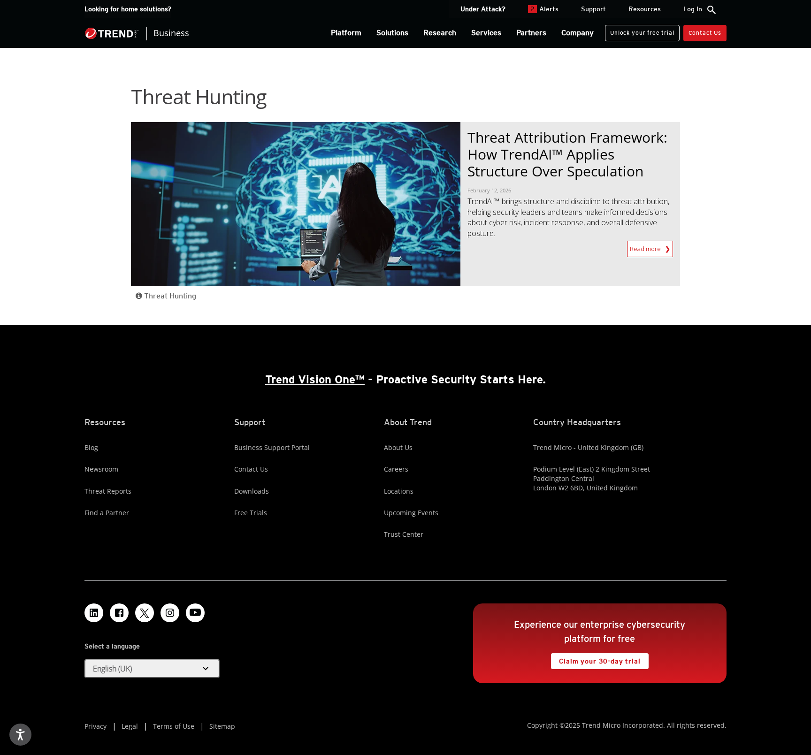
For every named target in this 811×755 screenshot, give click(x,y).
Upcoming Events (411, 512)
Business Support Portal (272, 447)
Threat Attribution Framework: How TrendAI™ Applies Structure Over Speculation (567, 154)
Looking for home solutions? (127, 9)
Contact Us (705, 32)
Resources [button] (644, 9)
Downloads (251, 491)
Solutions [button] (392, 32)
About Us (398, 447)
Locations (398, 491)
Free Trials (250, 512)
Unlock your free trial (639, 30)
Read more (646, 247)
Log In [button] (692, 9)
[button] (152, 668)
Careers (396, 469)
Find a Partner (106, 512)
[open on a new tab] (144, 612)
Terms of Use (173, 726)
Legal (130, 726)
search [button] (711, 9)
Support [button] (593, 9)
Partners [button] (531, 32)
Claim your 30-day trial (595, 659)
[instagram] (170, 612)
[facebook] (119, 612)
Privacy (95, 726)
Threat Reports (107, 491)
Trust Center (403, 534)
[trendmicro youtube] (195, 612)
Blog (91, 447)
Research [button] (439, 32)
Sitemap (222, 726)
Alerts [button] (544, 9)
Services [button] (486, 32)
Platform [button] (346, 32)
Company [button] (577, 32)
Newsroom (101, 469)
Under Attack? (482, 9)
